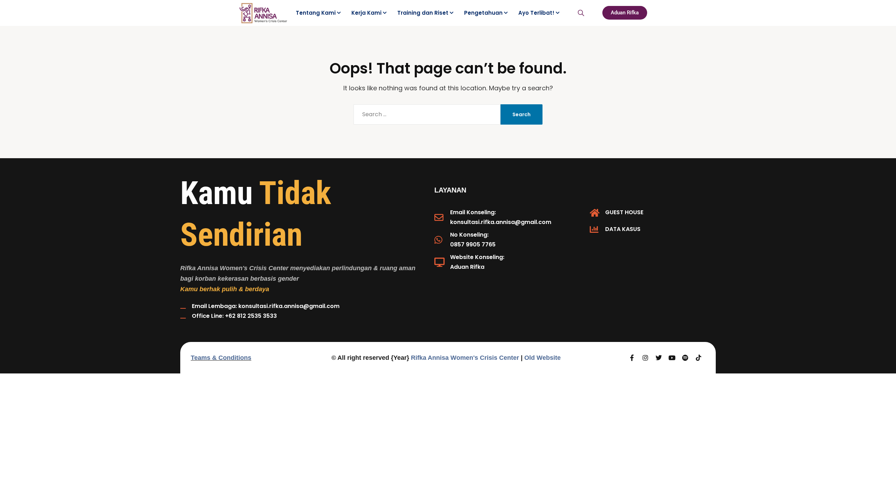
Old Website (542, 357)
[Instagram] (645, 358)
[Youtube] (672, 358)
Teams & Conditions (221, 357)
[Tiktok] (698, 358)
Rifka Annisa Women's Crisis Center (465, 357)
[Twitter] (659, 358)
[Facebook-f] (632, 358)
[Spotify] (685, 358)
